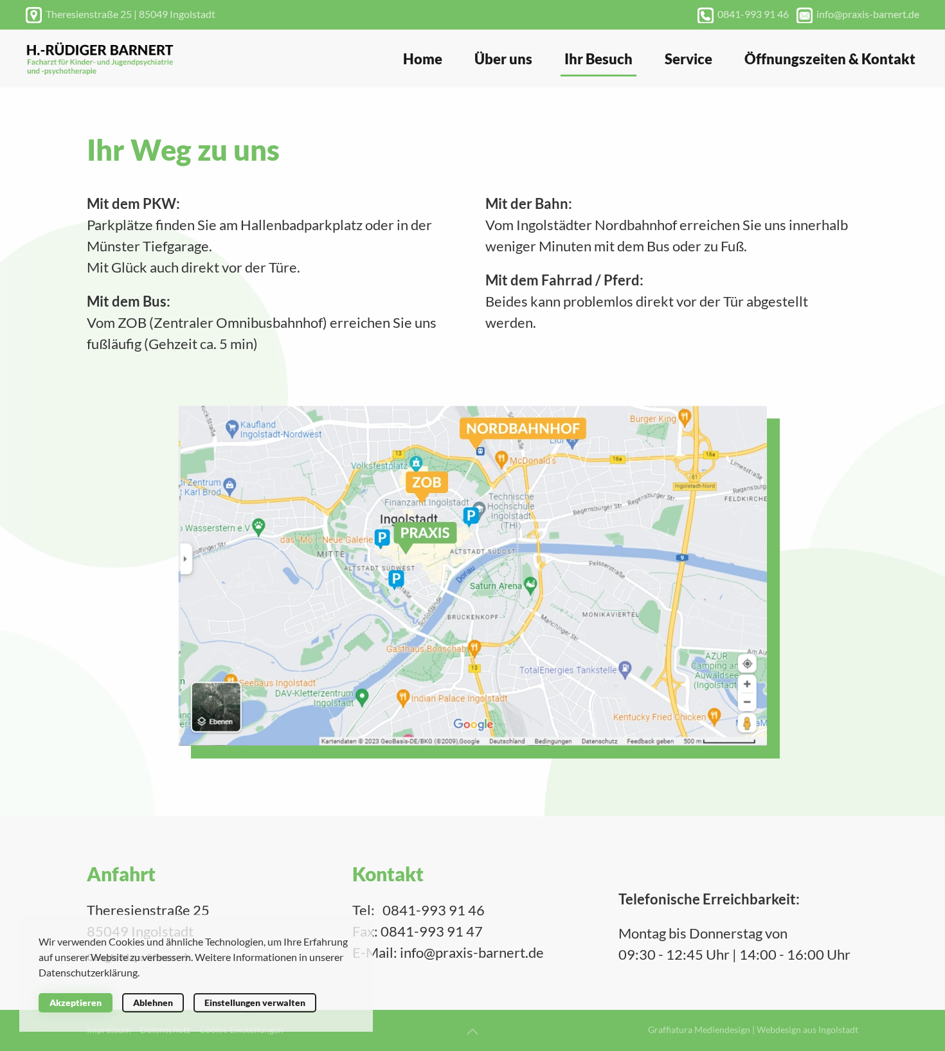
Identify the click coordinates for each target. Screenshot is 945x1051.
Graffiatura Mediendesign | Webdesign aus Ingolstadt (753, 1029)
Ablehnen (153, 1002)
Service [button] (688, 58)
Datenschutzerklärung (88, 972)
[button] (473, 1031)
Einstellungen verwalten (254, 1002)
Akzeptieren (76, 1002)
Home (422, 58)
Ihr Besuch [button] (598, 58)
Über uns (503, 58)
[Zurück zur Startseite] (100, 58)
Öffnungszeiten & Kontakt (829, 58)
